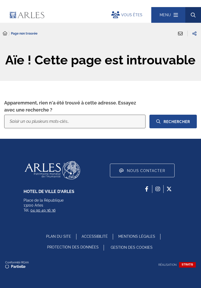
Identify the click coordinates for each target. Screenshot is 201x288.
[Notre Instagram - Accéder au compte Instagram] (158, 189)
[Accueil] (5, 33)
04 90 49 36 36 (42, 210)
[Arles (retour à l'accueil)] (54, 15)
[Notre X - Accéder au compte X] (169, 189)
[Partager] (194, 33)
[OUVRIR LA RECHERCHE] (193, 15)
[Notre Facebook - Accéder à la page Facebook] (146, 189)
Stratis (187, 264)
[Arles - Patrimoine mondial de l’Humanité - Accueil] (52, 170)
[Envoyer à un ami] (180, 33)
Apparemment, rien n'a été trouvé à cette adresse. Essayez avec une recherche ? (70, 106)
